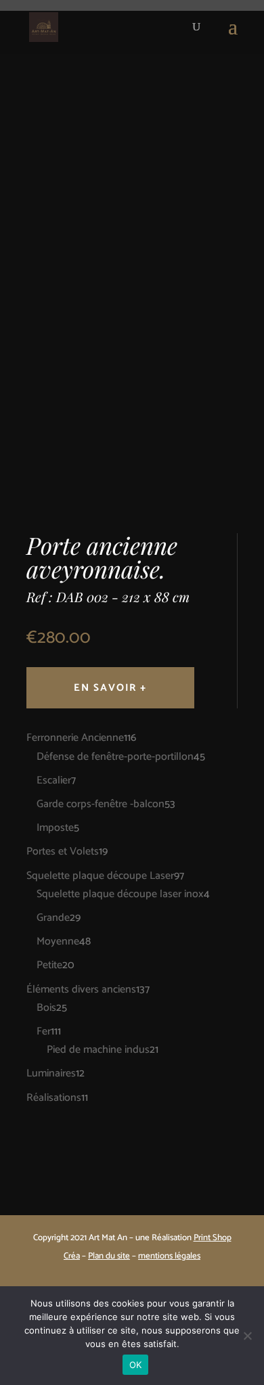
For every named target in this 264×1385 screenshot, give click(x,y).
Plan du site (109, 1256)
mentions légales (169, 1256)
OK (135, 1364)
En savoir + (110, 687)
